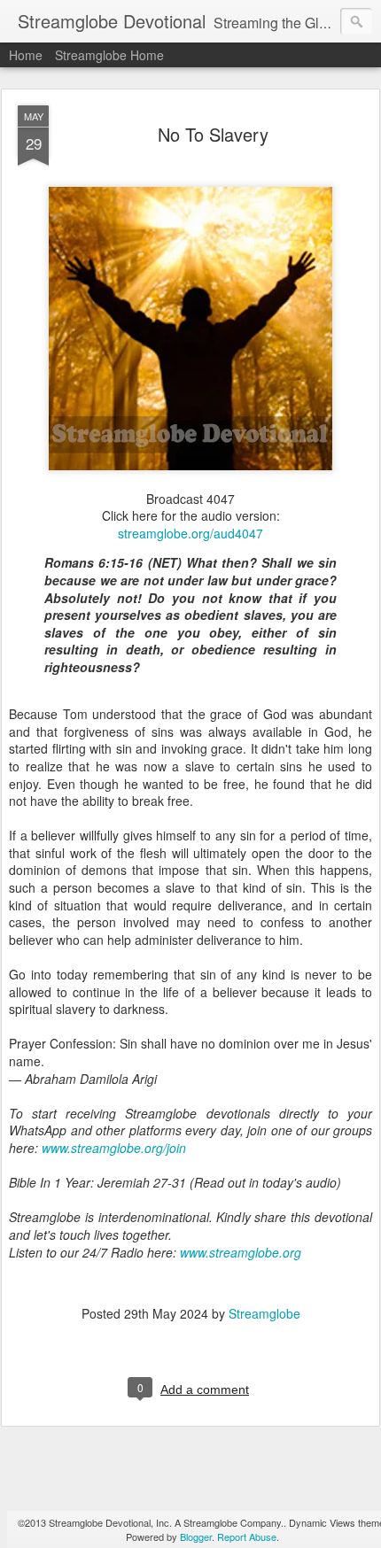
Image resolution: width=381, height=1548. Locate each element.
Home (26, 55)
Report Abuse (246, 1536)
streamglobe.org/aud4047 (190, 533)
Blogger (196, 1536)
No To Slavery (213, 134)
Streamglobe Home (109, 55)
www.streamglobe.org (240, 1252)
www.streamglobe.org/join (114, 1148)
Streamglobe (264, 1313)
